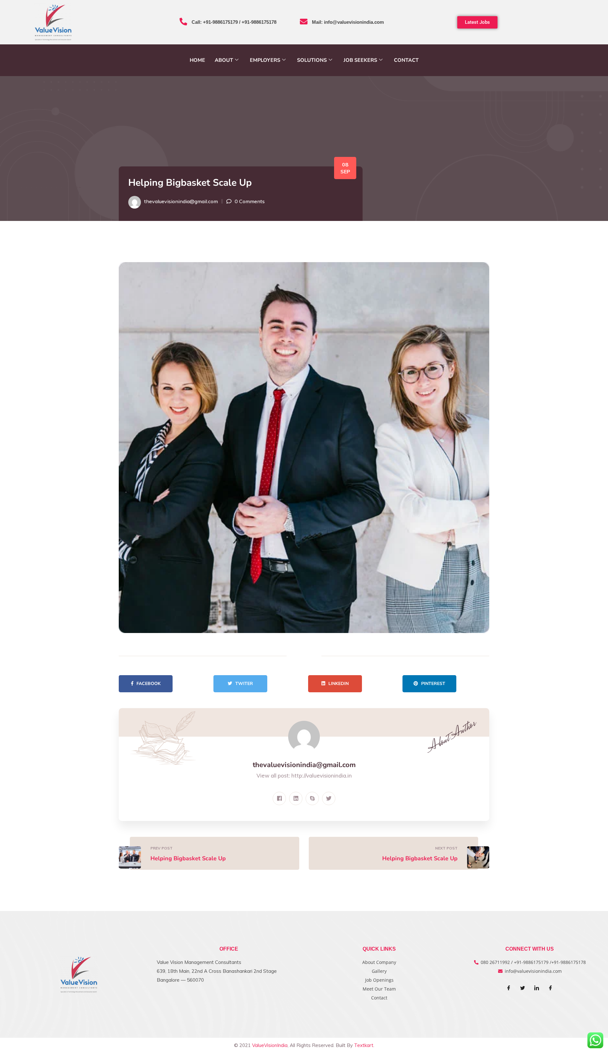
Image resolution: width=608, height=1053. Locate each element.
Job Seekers (360, 60)
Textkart (363, 1045)
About (224, 60)
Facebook (148, 684)
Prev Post (161, 848)
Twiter (244, 684)
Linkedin (338, 684)
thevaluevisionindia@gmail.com (181, 201)
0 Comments (250, 201)
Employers (265, 60)
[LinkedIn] (537, 988)
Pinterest (433, 684)
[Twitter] (523, 988)
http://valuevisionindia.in (321, 775)
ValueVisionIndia (270, 1045)
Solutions (312, 60)
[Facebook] (509, 988)
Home (197, 60)
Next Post (446, 848)
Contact (406, 60)
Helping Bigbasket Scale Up (188, 858)
